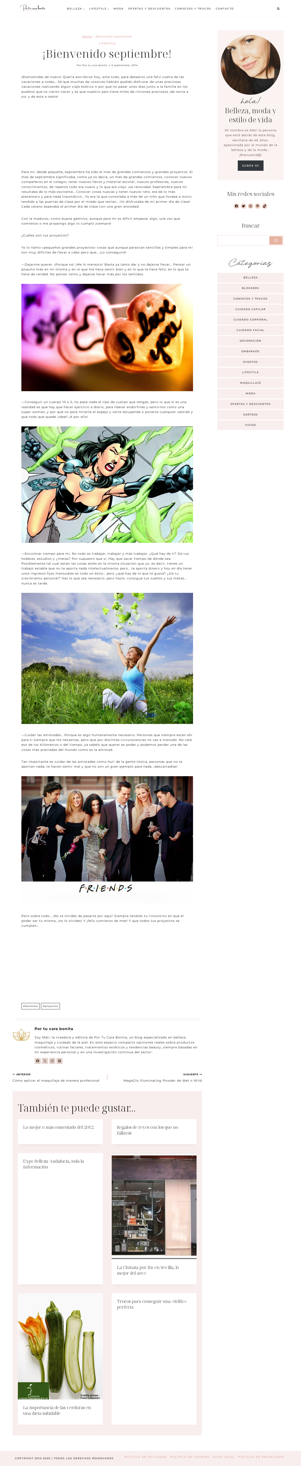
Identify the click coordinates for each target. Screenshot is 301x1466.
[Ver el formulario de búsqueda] (278, 8)
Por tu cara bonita (94, 65)
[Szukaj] (275, 240)
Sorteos (250, 414)
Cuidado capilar (250, 309)
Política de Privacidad (261, 1457)
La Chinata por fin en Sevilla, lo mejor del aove (148, 1270)
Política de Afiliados (145, 1457)
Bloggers (250, 288)
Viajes (250, 424)
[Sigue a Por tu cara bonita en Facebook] (38, 1061)
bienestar (30, 1006)
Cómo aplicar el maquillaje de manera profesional (56, 1078)
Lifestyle (107, 43)
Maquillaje (250, 382)
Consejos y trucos (193, 8)
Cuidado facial (251, 330)
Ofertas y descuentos (149, 8)
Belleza (250, 277)
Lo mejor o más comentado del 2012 (58, 1127)
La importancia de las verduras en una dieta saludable (57, 1410)
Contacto (225, 8)
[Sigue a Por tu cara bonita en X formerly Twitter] (45, 1061)
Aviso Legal (223, 1457)
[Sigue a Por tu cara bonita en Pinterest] (59, 1061)
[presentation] (154, 1206)
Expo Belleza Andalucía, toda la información (53, 1164)
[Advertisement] (107, 137)
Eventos (250, 361)
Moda (118, 8)
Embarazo (251, 351)
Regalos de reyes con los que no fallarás (147, 1130)
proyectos (50, 1006)
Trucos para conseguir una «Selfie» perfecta (152, 1304)
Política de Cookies (189, 1457)
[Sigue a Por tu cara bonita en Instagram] (52, 1061)
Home (87, 36)
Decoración (250, 340)
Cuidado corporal (251, 319)
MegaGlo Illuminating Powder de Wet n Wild (162, 1078)
